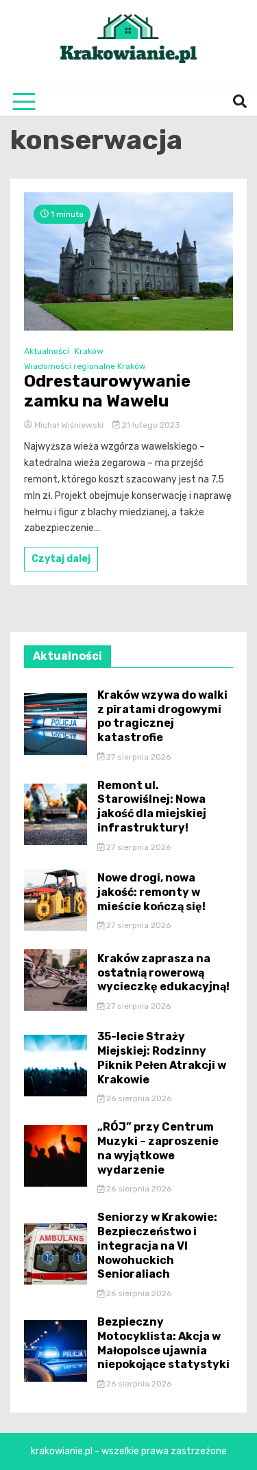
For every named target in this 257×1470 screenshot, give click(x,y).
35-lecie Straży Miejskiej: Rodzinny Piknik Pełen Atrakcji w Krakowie (161, 1057)
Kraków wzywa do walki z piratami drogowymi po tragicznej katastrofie (162, 716)
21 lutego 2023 (150, 425)
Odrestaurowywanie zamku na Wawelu (107, 391)
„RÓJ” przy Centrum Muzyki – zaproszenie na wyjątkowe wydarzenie (158, 1148)
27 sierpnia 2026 (137, 757)
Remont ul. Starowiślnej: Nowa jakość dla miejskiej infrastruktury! (151, 806)
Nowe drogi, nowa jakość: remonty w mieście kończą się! (151, 892)
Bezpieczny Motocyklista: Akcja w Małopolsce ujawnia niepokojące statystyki (163, 1343)
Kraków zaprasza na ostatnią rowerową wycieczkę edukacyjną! (163, 973)
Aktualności (46, 351)
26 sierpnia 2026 (137, 1098)
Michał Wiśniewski (69, 425)
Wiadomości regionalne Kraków (85, 366)
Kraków (89, 351)
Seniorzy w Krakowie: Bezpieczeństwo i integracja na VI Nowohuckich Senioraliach (157, 1245)
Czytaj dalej (61, 559)
